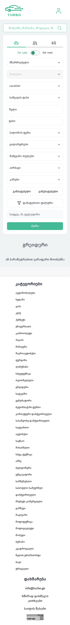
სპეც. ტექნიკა (24, 454)
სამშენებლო (24, 481)
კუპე (18, 313)
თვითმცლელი (24, 380)
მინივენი (21, 346)
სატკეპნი (21, 393)
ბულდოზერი (23, 467)
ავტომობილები (25, 292)
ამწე (18, 461)
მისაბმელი (23, 447)
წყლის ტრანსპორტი (28, 555)
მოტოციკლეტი (25, 528)
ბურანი (20, 541)
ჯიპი (18, 306)
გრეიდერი (22, 387)
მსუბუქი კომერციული (29, 501)
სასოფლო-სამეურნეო (29, 488)
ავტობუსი (22, 434)
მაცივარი (21, 514)
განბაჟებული (22, 191)
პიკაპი (20, 339)
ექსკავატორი (24, 474)
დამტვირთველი (26, 494)
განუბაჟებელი (48, 191)
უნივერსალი (23, 326)
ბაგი (18, 562)
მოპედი (20, 535)
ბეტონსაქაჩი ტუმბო (28, 407)
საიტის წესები (35, 608)
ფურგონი (21, 360)
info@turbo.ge (35, 588)
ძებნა (35, 226)
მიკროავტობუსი (26, 353)
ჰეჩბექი (20, 319)
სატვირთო (22, 427)
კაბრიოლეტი (24, 333)
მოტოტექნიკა (24, 521)
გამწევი (20, 508)
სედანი (20, 299)
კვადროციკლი (25, 548)
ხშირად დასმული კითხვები (35, 598)
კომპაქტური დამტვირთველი (34, 414)
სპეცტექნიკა (23, 373)
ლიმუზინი (22, 366)
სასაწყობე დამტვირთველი (33, 420)
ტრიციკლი (22, 568)
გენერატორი (24, 400)
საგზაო (20, 440)
